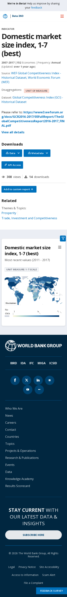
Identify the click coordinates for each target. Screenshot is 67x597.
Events (10, 465)
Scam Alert (48, 575)
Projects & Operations (20, 451)
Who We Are (14, 408)
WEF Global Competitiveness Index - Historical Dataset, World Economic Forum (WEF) (31, 77)
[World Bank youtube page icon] (28, 389)
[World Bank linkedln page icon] (38, 380)
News (9, 415)
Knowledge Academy (19, 479)
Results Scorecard (17, 486)
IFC (31, 363)
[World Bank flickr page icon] (39, 389)
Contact (10, 430)
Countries (12, 437)
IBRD (13, 363)
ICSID (53, 363)
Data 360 (17, 16)
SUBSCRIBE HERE (33, 535)
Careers (10, 423)
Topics (10, 444)
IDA (23, 363)
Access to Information (25, 575)
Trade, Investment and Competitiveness (29, 218)
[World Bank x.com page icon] (26, 380)
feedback (36, 7)
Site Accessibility (49, 567)
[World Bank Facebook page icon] (15, 380)
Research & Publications (22, 458)
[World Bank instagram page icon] (50, 380)
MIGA (42, 363)
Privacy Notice (27, 567)
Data (8, 472)
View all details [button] (12, 132)
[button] (18, 189)
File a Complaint (33, 583)
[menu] (62, 16)
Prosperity (8, 213)
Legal (11, 567)
